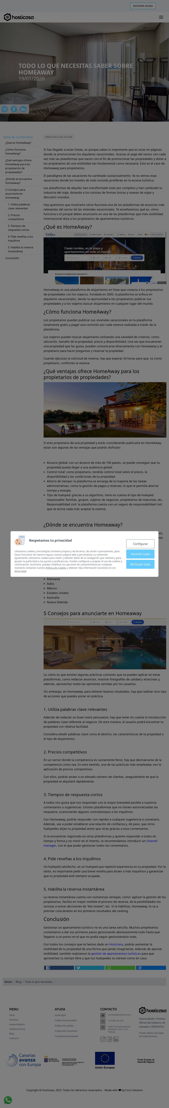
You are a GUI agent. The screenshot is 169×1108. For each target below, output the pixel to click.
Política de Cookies (56, 567)
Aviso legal (20, 571)
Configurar (140, 544)
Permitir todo (140, 554)
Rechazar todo (140, 564)
